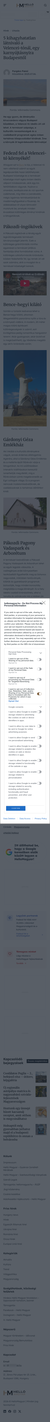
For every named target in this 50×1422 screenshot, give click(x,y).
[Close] (44, 603)
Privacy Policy (41, 818)
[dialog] (25, 711)
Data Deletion (9, 818)
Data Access (25, 818)
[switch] (39, 659)
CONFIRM (16, 808)
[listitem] (25, 653)
